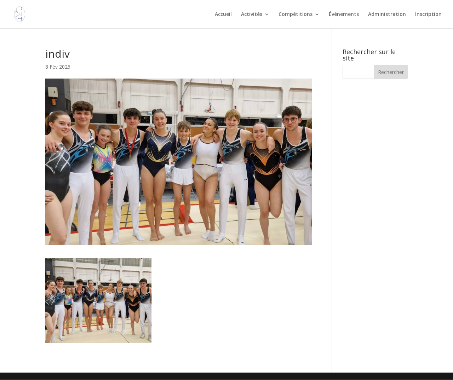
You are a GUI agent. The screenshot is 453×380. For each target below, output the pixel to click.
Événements (344, 14)
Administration (387, 14)
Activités (251, 14)
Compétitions (295, 14)
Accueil (223, 14)
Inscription (428, 14)
